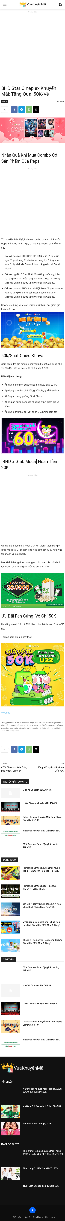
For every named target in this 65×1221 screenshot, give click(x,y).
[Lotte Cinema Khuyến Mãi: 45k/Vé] (10, 806)
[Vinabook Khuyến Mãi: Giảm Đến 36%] (10, 834)
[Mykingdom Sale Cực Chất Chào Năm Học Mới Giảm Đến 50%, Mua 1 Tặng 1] (10, 927)
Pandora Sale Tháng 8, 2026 (37, 1123)
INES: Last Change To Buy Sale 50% (41, 1186)
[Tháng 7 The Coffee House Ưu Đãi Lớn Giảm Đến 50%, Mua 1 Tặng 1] (10, 945)
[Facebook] (14, 109)
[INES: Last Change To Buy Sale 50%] (10, 1191)
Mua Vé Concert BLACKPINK (37, 790)
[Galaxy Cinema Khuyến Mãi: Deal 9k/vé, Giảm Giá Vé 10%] (10, 820)
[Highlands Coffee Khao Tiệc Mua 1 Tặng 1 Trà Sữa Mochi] (10, 891)
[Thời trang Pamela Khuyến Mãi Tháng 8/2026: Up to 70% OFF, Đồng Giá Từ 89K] (10, 1156)
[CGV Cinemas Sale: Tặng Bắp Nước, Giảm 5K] (10, 847)
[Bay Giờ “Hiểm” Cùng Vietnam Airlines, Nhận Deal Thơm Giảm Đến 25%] (10, 909)
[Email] (36, 109)
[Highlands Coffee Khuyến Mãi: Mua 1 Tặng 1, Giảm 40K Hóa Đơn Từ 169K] (10, 873)
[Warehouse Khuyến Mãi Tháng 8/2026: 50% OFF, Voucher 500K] (10, 1094)
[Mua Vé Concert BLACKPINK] (10, 793)
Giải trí (4, 101)
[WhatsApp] (29, 109)
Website (5, 712)
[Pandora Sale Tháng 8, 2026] (10, 1128)
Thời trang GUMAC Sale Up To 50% (40, 1168)
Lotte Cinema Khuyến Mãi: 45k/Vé (40, 803)
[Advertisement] (32, 46)
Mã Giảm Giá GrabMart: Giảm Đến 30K (42, 1106)
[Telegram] (21, 109)
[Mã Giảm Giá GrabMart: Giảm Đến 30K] (10, 1111)
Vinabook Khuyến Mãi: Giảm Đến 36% (41, 830)
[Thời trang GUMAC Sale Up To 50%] (10, 1173)
